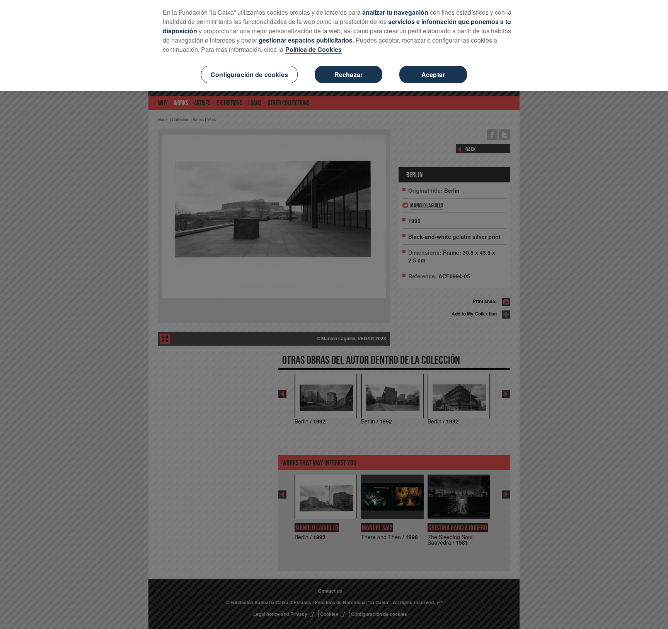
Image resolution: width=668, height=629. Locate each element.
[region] (334, 45)
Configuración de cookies (249, 74)
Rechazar (348, 74)
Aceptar (433, 74)
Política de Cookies (313, 49)
